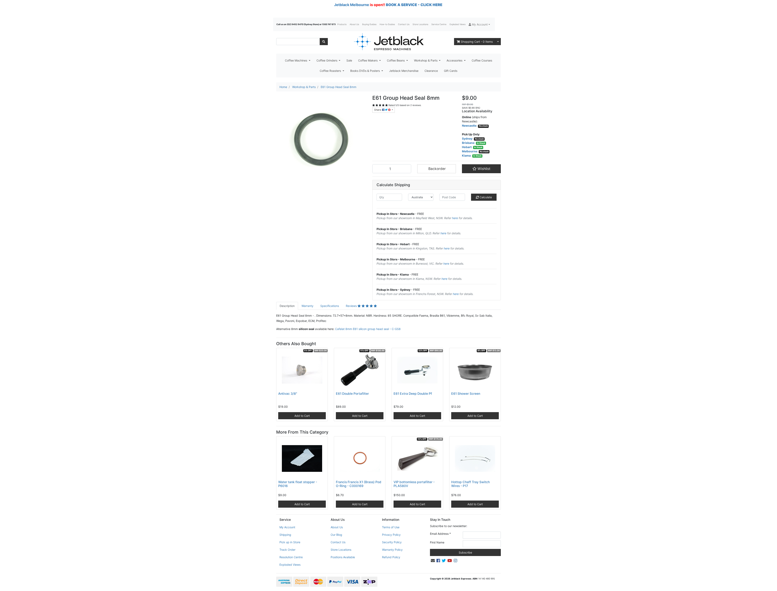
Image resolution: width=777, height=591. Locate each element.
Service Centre (438, 24)
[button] (479, 24)
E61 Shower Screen (465, 394)
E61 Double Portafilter (352, 394)
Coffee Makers (368, 60)
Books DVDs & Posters (365, 70)
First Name (437, 542)
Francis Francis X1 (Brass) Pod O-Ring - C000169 (358, 484)
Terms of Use (390, 527)
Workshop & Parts (426, 60)
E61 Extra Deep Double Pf (413, 394)
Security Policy (392, 542)
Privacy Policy (391, 534)
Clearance (431, 70)
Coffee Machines (296, 60)
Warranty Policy (392, 549)
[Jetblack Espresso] (388, 41)
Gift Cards (450, 70)
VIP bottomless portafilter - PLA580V (414, 484)
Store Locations (420, 24)
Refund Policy (391, 557)
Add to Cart (302, 415)
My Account (287, 527)
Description (287, 306)
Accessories (455, 60)
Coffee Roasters (331, 70)
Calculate (485, 197)
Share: (378, 109)
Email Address (440, 533)
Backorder (436, 169)
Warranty (307, 306)
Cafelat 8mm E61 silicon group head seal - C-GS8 (368, 329)
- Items (477, 41)
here (455, 218)
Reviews (352, 306)
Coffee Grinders (327, 60)
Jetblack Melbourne (351, 5)
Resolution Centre (291, 557)
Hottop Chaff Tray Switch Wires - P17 (470, 484)
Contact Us (403, 24)
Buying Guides (369, 24)
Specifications (329, 306)
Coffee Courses (482, 60)
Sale (349, 60)
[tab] (287, 306)
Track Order (287, 549)
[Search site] (324, 41)
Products (341, 24)
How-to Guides (387, 24)
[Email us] (433, 560)
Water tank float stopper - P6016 (297, 484)
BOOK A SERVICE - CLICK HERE (414, 5)
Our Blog (336, 534)
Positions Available (343, 557)
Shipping (285, 534)
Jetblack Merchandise (403, 70)
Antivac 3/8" (287, 394)
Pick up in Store (289, 542)
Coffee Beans (396, 60)
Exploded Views (457, 24)
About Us (354, 24)
